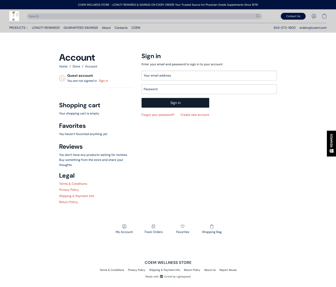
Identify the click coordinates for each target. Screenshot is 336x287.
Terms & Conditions (73, 184)
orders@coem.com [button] (313, 28)
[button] (14, 16)
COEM (135, 28)
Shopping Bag (212, 232)
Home (63, 66)
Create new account (194, 115)
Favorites (182, 232)
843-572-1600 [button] (285, 28)
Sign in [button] (103, 81)
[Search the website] (258, 16)
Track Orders (153, 232)
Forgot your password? (158, 115)
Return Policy (68, 202)
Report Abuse (228, 270)
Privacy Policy (69, 190)
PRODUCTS (17, 28)
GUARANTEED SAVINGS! (81, 28)
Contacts (121, 28)
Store (76, 66)
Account (91, 66)
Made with (168, 276)
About (106, 28)
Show (331, 143)
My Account (124, 232)
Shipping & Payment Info (76, 196)
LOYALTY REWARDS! (46, 28)
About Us (210, 270)
